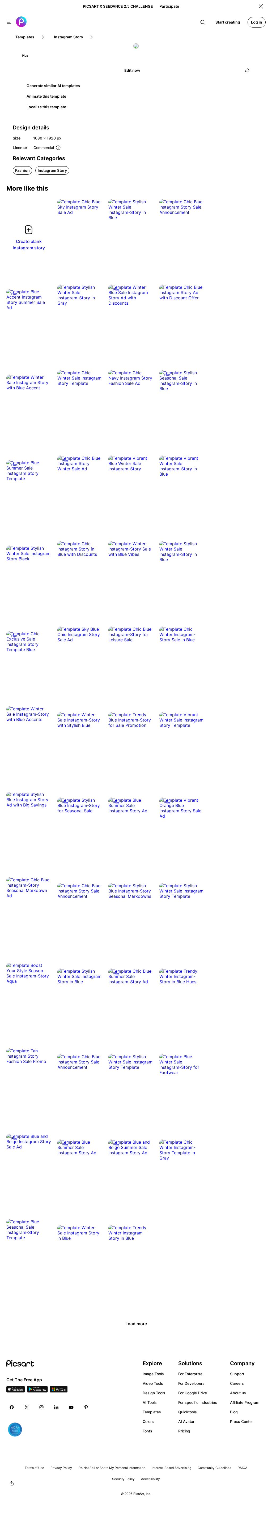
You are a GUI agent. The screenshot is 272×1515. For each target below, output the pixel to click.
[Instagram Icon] (41, 1407)
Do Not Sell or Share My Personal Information (111, 1468)
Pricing (184, 1431)
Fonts (147, 1431)
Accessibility (150, 1479)
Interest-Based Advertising (171, 1468)
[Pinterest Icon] (86, 1407)
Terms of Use (34, 1468)
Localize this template (46, 107)
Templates (152, 1412)
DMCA (242, 1468)
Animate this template (46, 96)
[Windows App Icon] (58, 1391)
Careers (237, 1383)
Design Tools (154, 1393)
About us (238, 1393)
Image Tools (153, 1374)
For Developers (191, 1383)
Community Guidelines (214, 1468)
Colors (148, 1421)
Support (237, 1374)
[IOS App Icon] (15, 1391)
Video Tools (153, 1383)
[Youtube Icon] (71, 1407)
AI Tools (150, 1402)
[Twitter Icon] (26, 1407)
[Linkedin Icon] (56, 1407)
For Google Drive (192, 1393)
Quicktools (187, 1412)
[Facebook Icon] (11, 1407)
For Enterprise (190, 1374)
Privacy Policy (61, 1468)
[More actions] (94, 207)
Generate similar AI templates (53, 85)
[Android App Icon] (37, 1391)
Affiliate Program (244, 1402)
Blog (234, 1412)
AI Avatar (186, 1421)
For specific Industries (197, 1402)
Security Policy (123, 1479)
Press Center (241, 1421)
